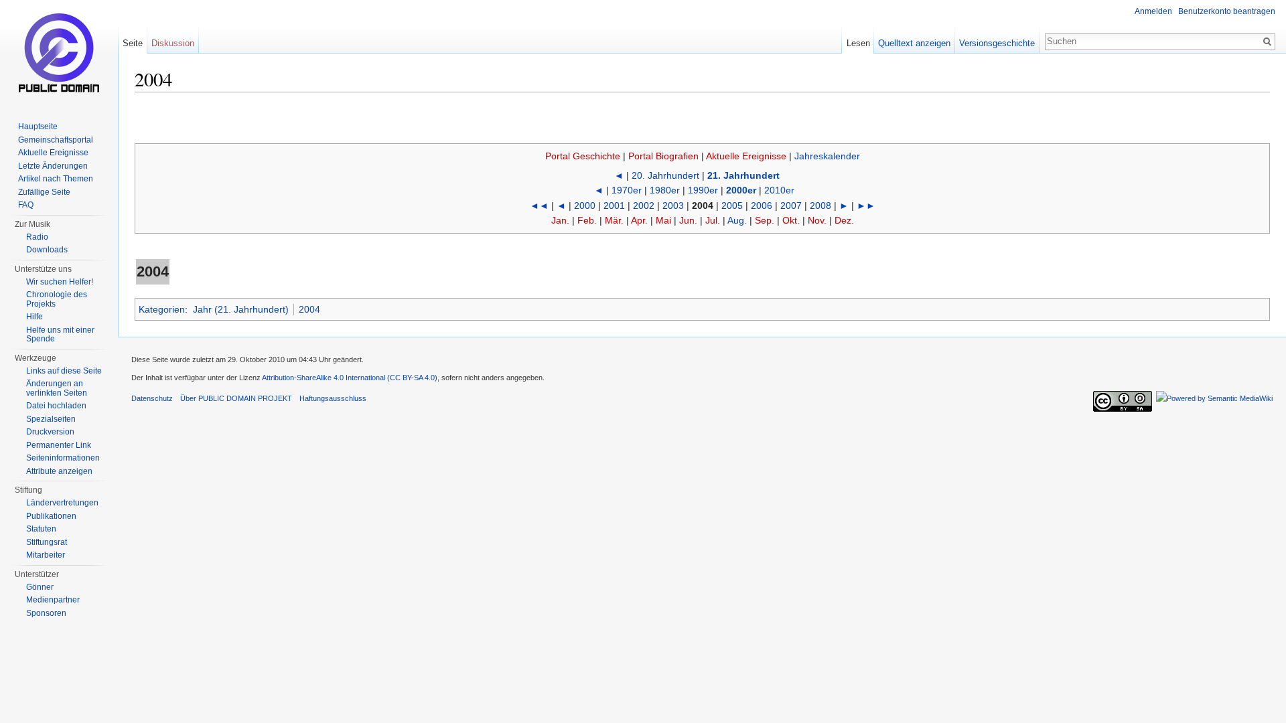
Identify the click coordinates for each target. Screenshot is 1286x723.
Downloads (47, 249)
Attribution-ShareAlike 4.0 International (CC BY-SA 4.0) (349, 378)
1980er (665, 190)
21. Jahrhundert (743, 175)
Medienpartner (53, 600)
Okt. (791, 220)
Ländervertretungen (62, 502)
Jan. (560, 220)
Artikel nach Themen (55, 178)
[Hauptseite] (59, 53)
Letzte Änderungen (53, 166)
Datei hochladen (56, 405)
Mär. (614, 220)
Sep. (764, 220)
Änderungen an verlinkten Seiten (56, 388)
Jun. (688, 220)
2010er (779, 190)
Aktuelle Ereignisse (746, 156)
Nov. (817, 220)
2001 (614, 205)
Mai (663, 220)
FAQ (25, 205)
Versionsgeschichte (997, 43)
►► (866, 205)
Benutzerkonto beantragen (1226, 11)
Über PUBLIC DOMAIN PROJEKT (236, 398)
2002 (643, 205)
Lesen (858, 43)
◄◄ (539, 205)
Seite (133, 43)
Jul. (712, 220)
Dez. (844, 220)
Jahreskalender (827, 156)
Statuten (41, 529)
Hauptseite (38, 126)
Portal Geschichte (582, 156)
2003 (673, 205)
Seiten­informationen (63, 458)
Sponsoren (46, 613)
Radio (37, 237)
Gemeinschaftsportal (55, 140)
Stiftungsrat (46, 542)
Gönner (40, 587)
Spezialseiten (51, 419)
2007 (791, 205)
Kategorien (162, 309)
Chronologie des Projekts (56, 299)
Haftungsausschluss (332, 398)
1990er (703, 190)
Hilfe (34, 316)
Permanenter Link (58, 445)
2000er (741, 190)
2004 (309, 309)
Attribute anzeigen (59, 471)
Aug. (737, 220)
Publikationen (51, 516)
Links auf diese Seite (64, 371)
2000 (584, 205)
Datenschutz (152, 398)
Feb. (587, 220)
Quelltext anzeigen (914, 43)
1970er (627, 190)
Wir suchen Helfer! (59, 282)
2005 (732, 205)
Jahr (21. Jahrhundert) (241, 309)
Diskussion (172, 43)
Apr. (639, 220)
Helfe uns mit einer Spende (60, 334)
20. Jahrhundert (665, 175)
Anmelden (1153, 11)
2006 (761, 205)
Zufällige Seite (44, 192)
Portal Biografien (663, 156)
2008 (820, 205)
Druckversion (50, 431)
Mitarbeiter (45, 555)
